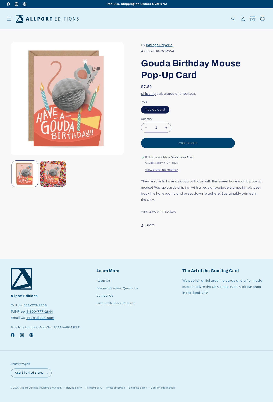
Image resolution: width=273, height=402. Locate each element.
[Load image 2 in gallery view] (53, 174)
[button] (9, 18)
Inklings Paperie (159, 45)
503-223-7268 (35, 305)
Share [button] (150, 225)
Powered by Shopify (50, 388)
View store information (161, 169)
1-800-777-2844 (39, 311)
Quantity (146, 119)
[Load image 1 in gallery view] (25, 174)
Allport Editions (29, 388)
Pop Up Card (155, 109)
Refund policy (74, 388)
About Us (103, 280)
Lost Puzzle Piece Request (116, 303)
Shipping (148, 93)
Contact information (163, 388)
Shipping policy (138, 388)
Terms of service (115, 388)
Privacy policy (94, 388)
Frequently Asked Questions (117, 288)
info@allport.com (40, 317)
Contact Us (105, 295)
